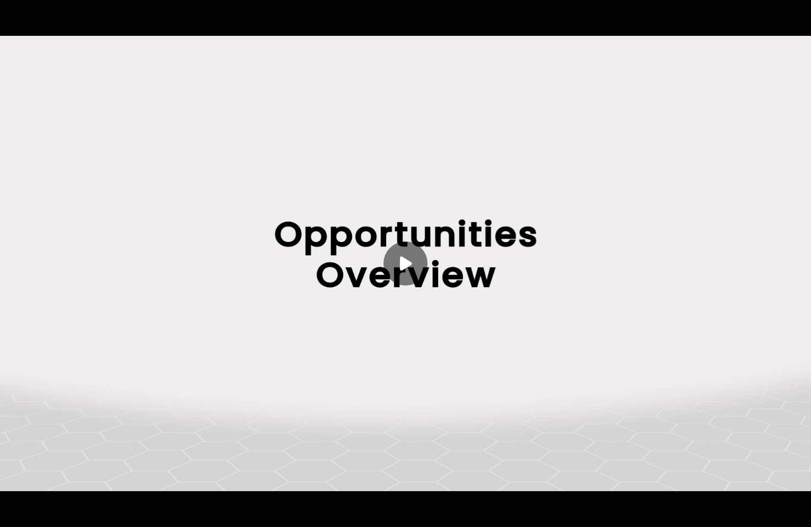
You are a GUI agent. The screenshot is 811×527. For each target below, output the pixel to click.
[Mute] (104, 512)
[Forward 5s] (82, 512)
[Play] (60, 512)
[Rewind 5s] (37, 512)
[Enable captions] (729, 512)
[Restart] (15, 512)
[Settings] (751, 512)
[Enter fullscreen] (796, 512)
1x (773, 508)
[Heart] (405, 512)
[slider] (405, 495)
